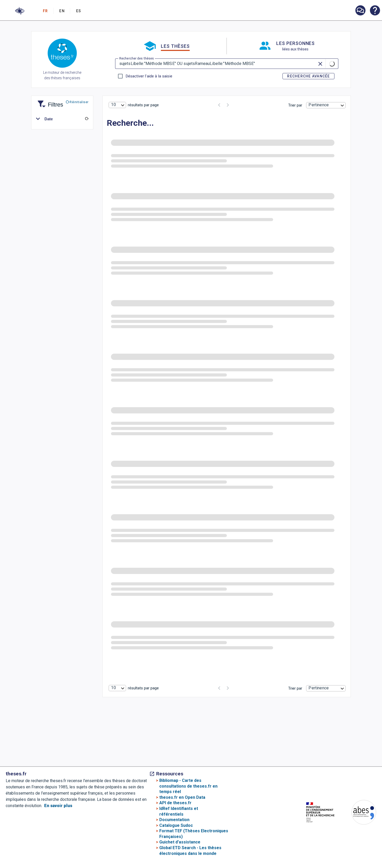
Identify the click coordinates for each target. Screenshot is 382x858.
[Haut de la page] (363, 832)
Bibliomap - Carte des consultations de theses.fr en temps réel (188, 786)
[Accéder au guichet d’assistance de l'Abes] (360, 11)
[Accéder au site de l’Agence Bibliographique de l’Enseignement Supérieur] (358, 813)
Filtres (49, 101)
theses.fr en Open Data (182, 797)
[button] (20, 11)
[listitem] (360, 10)
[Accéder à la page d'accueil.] (62, 54)
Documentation (174, 819)
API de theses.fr (175, 802)
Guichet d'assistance (179, 842)
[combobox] (117, 105)
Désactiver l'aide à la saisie (149, 76)
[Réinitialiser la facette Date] (86, 118)
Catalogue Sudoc (176, 825)
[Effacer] (320, 63)
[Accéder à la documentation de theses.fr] (374, 11)
